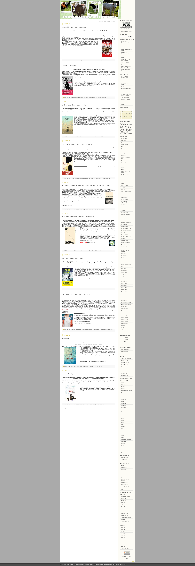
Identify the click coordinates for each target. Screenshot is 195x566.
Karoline (123, 416)
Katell (122, 418)
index (122, 183)
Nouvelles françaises (125, 244)
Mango (122, 435)
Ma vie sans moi (124, 513)
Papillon (123, 443)
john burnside (102, 404)
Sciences (123, 325)
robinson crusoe (107, 250)
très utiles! (123, 332)
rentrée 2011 (124, 274)
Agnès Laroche (124, 360)
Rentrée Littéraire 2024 (126, 302)
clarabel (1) (123, 403)
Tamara (122, 450)
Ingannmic (123, 66)
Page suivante (67, 408)
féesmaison (123, 506)
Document (123, 162)
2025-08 (123, 535)
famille (130, 126)
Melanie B (123, 52)
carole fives (123, 126)
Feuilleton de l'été (125, 174)
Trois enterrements (125, 97)
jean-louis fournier (125, 130)
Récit (122, 266)
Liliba (122, 465)
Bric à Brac (123, 151)
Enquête (123, 165)
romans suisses (124, 321)
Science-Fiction (124, 323)
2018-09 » (113, 21)
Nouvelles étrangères (125, 242)
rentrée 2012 (124, 276)
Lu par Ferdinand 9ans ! (126, 236)
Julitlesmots (123, 47)
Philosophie (123, 253)
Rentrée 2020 (124, 293)
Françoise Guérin (125, 366)
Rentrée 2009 (124, 270)
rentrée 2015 (124, 283)
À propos (126, 558)
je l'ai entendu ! (124, 185)
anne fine (122, 123)
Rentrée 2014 (124, 281)
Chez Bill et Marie (125, 475)
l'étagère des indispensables (76, 329)
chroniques (123, 155)
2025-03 (123, 546)
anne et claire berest (102, 97)
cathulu (122, 45)
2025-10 (123, 531)
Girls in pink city (124, 484)
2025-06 (123, 539)
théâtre (122, 329)
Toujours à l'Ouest (125, 521)
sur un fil (123, 519)
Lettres (122, 218)
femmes (129, 129)
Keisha (122, 422)
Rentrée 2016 (124, 285)
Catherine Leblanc (125, 362)
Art (121, 142)
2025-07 (123, 537)
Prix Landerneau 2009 (126, 264)
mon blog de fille (124, 515)
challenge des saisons (126, 153)
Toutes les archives (125, 548)
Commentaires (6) (93, 404)
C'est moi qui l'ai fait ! (125, 349)
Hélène (122, 411)
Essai (122, 167)
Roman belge (124, 306)
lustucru (123, 511)
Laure (122, 424)
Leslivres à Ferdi (124, 457)
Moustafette (123, 441)
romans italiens (124, 317)
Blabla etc (123, 502)
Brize (122, 392)
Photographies (124, 255)
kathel (122, 420)
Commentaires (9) (92, 250)
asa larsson (107, 60)
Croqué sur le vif (124, 160)
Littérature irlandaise (125, 220)
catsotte (123, 504)
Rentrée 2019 (124, 291)
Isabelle (123, 414)
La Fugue (123, 86)
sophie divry (101, 250)
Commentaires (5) (99, 178)
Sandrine (123, 445)
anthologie (123, 140)
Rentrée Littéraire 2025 (126, 304)
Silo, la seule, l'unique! (126, 517)
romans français (124, 315)
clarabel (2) (123, 405)
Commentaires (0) (91, 97)
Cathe (122, 394)
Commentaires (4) (99, 60)
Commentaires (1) (92, 366)
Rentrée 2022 (124, 298)
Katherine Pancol (125, 369)
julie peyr (100, 366)
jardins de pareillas (125, 477)
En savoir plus (122, 564)
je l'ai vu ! (123, 189)
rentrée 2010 (124, 272)
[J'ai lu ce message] (193, 564)
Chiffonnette (123, 399)
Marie (122, 437)
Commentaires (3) (92, 209)
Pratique (123, 260)
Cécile (122, 397)
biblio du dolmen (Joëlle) (126, 390)
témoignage (123, 327)
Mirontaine (123, 469)
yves (122, 452)
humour (123, 128)
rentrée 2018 (124, 289)
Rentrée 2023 (124, 300)
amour (131, 124)
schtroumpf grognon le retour (126, 132)
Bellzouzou (123, 500)
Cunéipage (126, 343)
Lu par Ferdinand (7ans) (126, 228)
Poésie (122, 257)
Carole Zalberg (124, 375)
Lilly (122, 428)
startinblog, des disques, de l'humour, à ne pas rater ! (126, 488)
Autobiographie (124, 144)
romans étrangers (125, 313)
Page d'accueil (107, 21)
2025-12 (123, 527)
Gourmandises (124, 179)
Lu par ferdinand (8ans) (126, 230)
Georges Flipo (124, 373)
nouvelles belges (124, 240)
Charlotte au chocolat (125, 496)
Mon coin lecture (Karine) (126, 439)
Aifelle (122, 62)
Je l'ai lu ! (123, 187)
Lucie (122, 430)
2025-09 (123, 533)
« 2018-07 (101, 21)
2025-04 (123, 544)
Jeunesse (123, 195)
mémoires (123, 238)
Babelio (123, 388)
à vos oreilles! (124, 138)
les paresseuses (124, 509)
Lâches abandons (125, 207)
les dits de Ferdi (124, 212)
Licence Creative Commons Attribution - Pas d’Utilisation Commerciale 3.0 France (126, 30)
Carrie (127, 45)
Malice (122, 433)
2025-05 (123, 542)
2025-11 (123, 529)
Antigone (123, 41)
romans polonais (124, 319)
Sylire (122, 447)
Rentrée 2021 (124, 296)
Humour (123, 181)
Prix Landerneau (124, 262)
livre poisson (124, 224)
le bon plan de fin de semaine (76, 60)
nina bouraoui (101, 209)
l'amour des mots (124, 199)
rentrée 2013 (124, 279)
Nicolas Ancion (124, 371)
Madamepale (126, 341)
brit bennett (107, 178)
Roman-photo (124, 310)
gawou (122, 409)
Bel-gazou (123, 498)
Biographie (123, 148)
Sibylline (123, 426)
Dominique (123, 407)
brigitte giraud (107, 136)
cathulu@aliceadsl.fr (126, 556)
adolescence (124, 124)
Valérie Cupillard (124, 351)
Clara (122, 401)
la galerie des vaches (125, 204)
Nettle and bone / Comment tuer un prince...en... (125, 78)
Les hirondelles (124, 482)
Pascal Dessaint (124, 364)
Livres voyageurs (124, 226)
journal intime (124, 197)
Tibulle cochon (124, 459)
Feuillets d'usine (124, 176)
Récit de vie (123, 268)
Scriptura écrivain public (126, 358)
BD (122, 146)
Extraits (122, 169)
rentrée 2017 (124, 287)
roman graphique (125, 308)
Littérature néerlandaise (126, 222)
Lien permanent (92, 60)
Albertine (123, 384)
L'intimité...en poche (125, 42)
